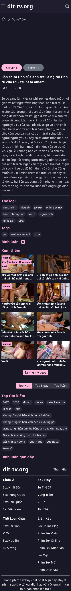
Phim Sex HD (54, 207)
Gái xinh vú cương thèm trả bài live (24, 435)
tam (18, 409)
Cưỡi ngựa (35, 441)
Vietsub (25, 207)
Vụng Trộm (19, 19)
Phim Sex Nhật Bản (51, 548)
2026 (16, 402)
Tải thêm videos (35, 373)
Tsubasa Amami (20, 234)
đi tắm (27, 402)
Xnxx (37, 234)
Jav (4, 234)
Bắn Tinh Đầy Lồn (13, 214)
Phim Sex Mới (47, 562)
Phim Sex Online (49, 541)
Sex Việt (43, 555)
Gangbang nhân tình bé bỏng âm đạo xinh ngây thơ (35, 428)
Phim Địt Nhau (48, 570)
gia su (39, 402)
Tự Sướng (9, 548)
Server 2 (33, 68)
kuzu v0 (7, 448)
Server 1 (11, 68)
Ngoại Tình (46, 214)
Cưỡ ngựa (53, 441)
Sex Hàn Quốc (12, 502)
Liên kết (44, 518)
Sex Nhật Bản (12, 487)
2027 (6, 402)
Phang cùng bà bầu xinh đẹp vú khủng (27, 415)
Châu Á (8, 480)
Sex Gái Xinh (11, 526)
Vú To (32, 214)
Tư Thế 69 (44, 487)
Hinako (7, 409)
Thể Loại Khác (14, 518)
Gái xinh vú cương (14, 441)
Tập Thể (43, 509)
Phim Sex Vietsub (49, 533)
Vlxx (21, 220)
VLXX (6, 533)
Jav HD (38, 207)
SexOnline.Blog (48, 526)
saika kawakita (56, 402)
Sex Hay (44, 480)
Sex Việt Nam (12, 509)
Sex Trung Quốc (14, 495)
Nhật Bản (8, 220)
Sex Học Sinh (12, 541)
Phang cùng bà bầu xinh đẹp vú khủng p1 (28, 422)
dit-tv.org (20, 6)
